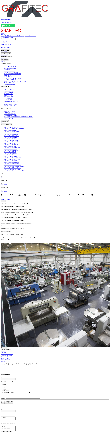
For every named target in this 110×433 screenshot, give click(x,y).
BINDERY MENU (5, 50)
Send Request (9, 402)
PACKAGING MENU (6, 56)
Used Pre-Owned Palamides (11, 144)
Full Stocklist (32, 36)
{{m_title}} (4, 61)
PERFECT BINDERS (9, 71)
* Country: (3, 392)
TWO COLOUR (8, 91)
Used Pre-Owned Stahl (10, 152)
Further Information (5, 231)
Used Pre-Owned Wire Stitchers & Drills (14, 170)
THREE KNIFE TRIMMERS (11, 72)
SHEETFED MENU (5, 53)
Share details (9, 431)
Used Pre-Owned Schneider (11, 150)
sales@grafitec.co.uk (6, 19)
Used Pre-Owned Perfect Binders (12, 168)
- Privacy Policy (5, 357)
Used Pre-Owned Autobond (11, 127)
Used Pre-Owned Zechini (10, 156)
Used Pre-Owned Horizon (10, 133)
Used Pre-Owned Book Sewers (12, 159)
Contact (3, 37)
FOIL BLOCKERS (9, 118)
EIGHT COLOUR (9, 97)
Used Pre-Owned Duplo (10, 130)
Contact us (3, 347)
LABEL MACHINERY (10, 79)
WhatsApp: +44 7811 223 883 (8, 47)
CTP (5, 102)
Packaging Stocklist (24, 36)
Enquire (3, 201)
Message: (3, 398)
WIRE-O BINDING (9, 82)
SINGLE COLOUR (9, 89)
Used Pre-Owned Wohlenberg (11, 155)
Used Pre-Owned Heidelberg (11, 131)
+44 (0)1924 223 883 (6, 22)
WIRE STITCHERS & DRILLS (12, 78)
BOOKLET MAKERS (10, 68)
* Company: (4, 389)
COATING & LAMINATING (11, 101)
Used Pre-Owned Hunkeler (11, 134)
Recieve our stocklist (7, 401)
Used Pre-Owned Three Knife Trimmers (14, 166)
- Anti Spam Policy (5, 361)
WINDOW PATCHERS (10, 114)
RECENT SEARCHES (6, 124)
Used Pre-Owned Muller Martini (12, 141)
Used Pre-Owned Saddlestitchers (12, 165)
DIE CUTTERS (8, 112)
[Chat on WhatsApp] (8, 27)
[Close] (1, 409)
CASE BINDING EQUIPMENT (12, 74)
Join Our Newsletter (5, 349)
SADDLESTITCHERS (10, 66)
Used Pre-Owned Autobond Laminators (14, 128)
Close (2, 402)
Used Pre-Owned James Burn (11, 136)
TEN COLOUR (8, 98)
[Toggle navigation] (1, 176)
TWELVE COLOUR (9, 99)
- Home (3, 351)
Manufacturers (4, 59)
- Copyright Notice (5, 358)
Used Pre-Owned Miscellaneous (12, 163)
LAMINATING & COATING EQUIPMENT (15, 81)
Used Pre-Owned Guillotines (11, 162)
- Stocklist (3, 352)
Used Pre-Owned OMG (10, 143)
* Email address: (5, 390)
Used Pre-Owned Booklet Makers (12, 157)
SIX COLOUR (8, 95)
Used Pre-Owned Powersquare (12, 147)
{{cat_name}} (4, 51)
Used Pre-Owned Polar (10, 146)
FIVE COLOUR (8, 94)
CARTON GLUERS (9, 111)
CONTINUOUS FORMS (10, 104)
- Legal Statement (5, 359)
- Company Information (7, 354)
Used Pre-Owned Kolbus (10, 137)
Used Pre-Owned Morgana (11, 140)
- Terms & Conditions (6, 355)
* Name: (3, 387)
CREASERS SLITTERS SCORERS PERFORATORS (18, 117)
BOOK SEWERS (8, 75)
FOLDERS (7, 69)
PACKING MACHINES (10, 115)
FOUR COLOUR (8, 92)
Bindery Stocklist (5, 36)
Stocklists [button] (3, 34)
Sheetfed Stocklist (14, 36)
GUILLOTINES (8, 77)
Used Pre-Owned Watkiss (10, 153)
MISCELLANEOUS (9, 84)
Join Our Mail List (9, 37)
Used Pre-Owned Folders (10, 160)
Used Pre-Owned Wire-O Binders (12, 169)
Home (2, 33)
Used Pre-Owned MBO (10, 139)
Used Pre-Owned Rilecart (10, 149)
